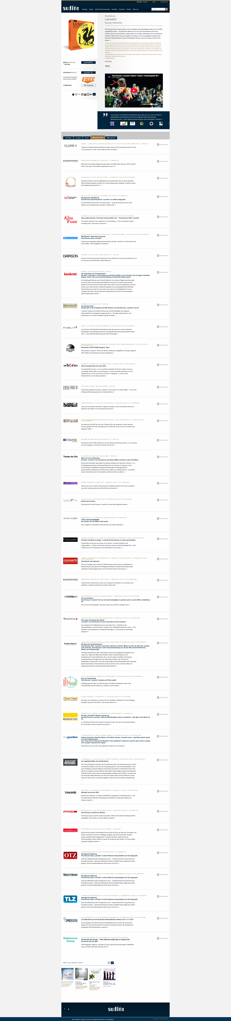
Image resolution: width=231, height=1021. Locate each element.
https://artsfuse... (129, 216)
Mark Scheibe (107, 986)
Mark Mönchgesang (140, 50)
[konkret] (70, 274)
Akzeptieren (156, 1019)
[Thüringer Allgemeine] (70, 874)
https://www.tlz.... (142, 895)
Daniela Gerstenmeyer (116, 45)
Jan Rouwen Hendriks (152, 50)
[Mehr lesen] (118, 149)
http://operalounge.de (88, 676)
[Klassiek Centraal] (70, 698)
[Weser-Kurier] (70, 518)
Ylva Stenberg (127, 45)
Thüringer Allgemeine (88, 873)
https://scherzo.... (130, 364)
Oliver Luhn (129, 48)
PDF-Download (163, 144)
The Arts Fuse (85, 216)
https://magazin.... (127, 499)
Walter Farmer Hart (110, 47)
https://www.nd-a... (122, 195)
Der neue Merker (86, 917)
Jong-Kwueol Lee (120, 48)
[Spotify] (76, 94)
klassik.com (85, 499)
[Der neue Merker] (70, 919)
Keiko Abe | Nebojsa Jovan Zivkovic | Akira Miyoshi (66, 985)
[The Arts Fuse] (70, 219)
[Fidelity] (70, 327)
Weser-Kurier (85, 517)
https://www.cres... (139, 538)
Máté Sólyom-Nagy (128, 43)
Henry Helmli (136, 48)
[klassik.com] (70, 500)
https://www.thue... (138, 873)
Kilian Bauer (149, 45)
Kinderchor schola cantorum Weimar (115, 56)
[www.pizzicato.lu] (70, 811)
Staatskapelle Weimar (111, 54)
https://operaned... (134, 596)
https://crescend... (133, 790)
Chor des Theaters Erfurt (154, 54)
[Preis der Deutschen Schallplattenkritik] (70, 348)
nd (82, 195)
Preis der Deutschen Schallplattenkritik (94, 344)
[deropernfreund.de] (70, 404)
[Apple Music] (73, 94)
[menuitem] (84, 9)
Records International (88, 482)
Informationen (164, 1019)
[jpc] (91, 94)
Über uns (135, 9)
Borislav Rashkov (145, 47)
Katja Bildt (155, 48)
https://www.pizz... (133, 810)
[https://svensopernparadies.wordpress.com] (70, 421)
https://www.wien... (134, 618)
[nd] (70, 197)
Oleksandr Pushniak (140, 43)
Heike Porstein (136, 47)
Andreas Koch (109, 43)
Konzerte (122, 9)
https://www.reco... (124, 482)
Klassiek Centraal (87, 696)
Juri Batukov (156, 45)
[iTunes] (82, 94)
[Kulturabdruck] (70, 762)
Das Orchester (86, 177)
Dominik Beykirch (110, 58)
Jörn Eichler (119, 47)
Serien (91, 9)
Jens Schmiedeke (120, 50)
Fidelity (83, 326)
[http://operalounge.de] (70, 681)
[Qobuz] (88, 94)
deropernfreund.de (87, 403)
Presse (129, 9)
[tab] (68, 137)
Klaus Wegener (150, 43)
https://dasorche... (130, 177)
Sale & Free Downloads (102, 9)
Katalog (84, 9)
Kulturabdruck (86, 759)
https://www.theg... (135, 735)
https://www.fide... (129, 326)
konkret (84, 271)
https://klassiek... (126, 696)
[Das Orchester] (70, 182)
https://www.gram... (131, 579)
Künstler (114, 9)
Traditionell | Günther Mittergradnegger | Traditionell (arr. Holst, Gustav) (95, 987)
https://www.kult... (140, 759)
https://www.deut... (144, 234)
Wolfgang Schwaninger (138, 45)
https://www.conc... (87, 559)
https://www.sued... (123, 937)
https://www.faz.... (141, 642)
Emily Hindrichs (118, 43)
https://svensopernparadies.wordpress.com (95, 420)
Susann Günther (155, 47)
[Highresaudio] (85, 94)
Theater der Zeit (86, 456)
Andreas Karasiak (110, 48)
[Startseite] (71, 8)
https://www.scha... (87, 345)
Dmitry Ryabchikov (146, 48)
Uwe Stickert (127, 47)
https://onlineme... (140, 917)
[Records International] (70, 483)
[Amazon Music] (79, 94)
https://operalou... (137, 676)
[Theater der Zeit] (70, 456)
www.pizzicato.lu (86, 810)
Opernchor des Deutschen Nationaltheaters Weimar (132, 54)
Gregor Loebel (130, 50)
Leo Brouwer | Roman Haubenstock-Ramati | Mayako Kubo (81, 987)
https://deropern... (134, 403)
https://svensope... (87, 421)
